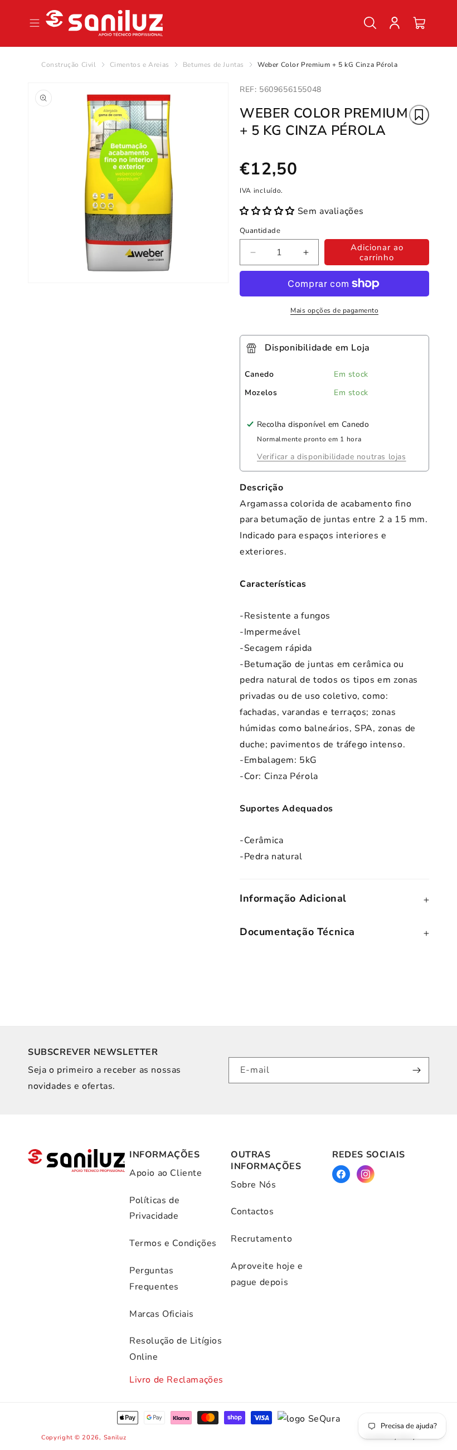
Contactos (252, 1211)
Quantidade (260, 231)
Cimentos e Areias (139, 64)
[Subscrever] (416, 1070)
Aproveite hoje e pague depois (267, 1274)
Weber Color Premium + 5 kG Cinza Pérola (327, 64)
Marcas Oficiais (161, 1314)
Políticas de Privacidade (154, 1208)
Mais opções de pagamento (334, 310)
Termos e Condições (173, 1243)
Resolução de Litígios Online (175, 1349)
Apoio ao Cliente (165, 1173)
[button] (370, 23)
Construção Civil (68, 64)
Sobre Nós (253, 1185)
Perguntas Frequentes (154, 1278)
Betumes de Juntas (213, 64)
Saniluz (115, 1437)
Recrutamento (261, 1239)
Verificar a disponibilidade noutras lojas (331, 456)
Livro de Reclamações (176, 1380)
